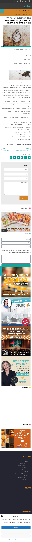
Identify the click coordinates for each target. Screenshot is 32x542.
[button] (2, 516)
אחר (9, 252)
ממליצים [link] (26, 475)
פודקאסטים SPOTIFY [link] (20, 473)
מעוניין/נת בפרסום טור (23, 250)
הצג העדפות (16, 536)
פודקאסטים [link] (25, 471)
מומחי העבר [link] (22, 469)
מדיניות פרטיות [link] (21, 465)
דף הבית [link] (29, 17)
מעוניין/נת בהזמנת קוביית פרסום (20, 252)
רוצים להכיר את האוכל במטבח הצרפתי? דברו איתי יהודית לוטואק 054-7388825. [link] (16, 13)
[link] (2, 11)
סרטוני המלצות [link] (21, 477)
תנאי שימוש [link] (22, 463)
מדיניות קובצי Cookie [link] (20, 539)
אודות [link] (26, 461)
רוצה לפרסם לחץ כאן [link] (23, 483)
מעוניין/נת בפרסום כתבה (8, 250)
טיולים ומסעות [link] (22, 17)
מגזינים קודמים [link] (24, 481)
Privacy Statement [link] (12, 539)
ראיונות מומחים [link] (24, 479)
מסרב (16, 532)
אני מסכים (16, 527)
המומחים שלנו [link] (24, 467)
